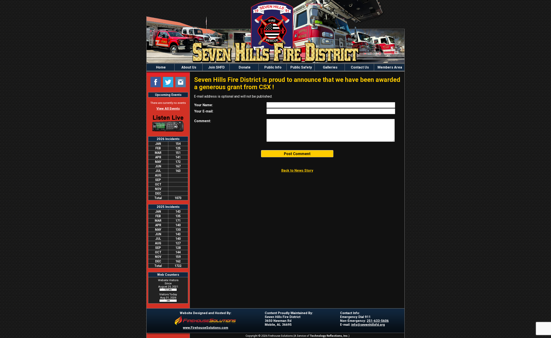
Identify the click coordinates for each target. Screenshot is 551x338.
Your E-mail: (203, 111)
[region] (275, 67)
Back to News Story (297, 170)
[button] (188, 67)
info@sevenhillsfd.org (368, 325)
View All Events (168, 109)
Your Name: (203, 105)
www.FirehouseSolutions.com (205, 328)
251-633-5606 (378, 321)
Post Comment (297, 153)
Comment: (202, 121)
